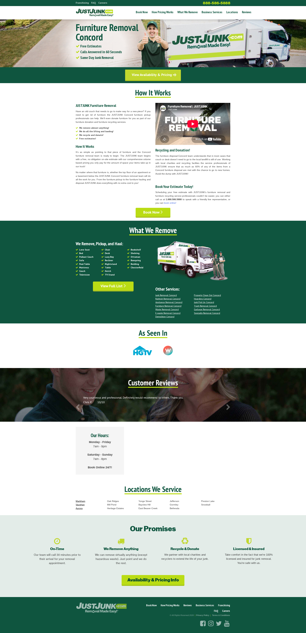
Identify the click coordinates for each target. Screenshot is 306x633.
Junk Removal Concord (166, 295)
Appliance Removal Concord (168, 302)
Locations (232, 12)
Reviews (246, 12)
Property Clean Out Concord (207, 295)
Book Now (142, 12)
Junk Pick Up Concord (204, 302)
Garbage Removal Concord (207, 309)
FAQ (93, 2)
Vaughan (80, 504)
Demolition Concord (164, 316)
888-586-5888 (216, 3)
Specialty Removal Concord (207, 313)
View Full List (112, 285)
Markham (80, 501)
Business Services (212, 12)
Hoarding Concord (202, 298)
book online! (170, 203)
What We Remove (187, 12)
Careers (102, 2)
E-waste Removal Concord (167, 313)
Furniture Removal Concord (168, 305)
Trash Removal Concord (205, 305)
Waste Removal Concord (167, 309)
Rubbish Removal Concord (167, 298)
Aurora (79, 508)
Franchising (82, 2)
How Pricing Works (162, 12)
